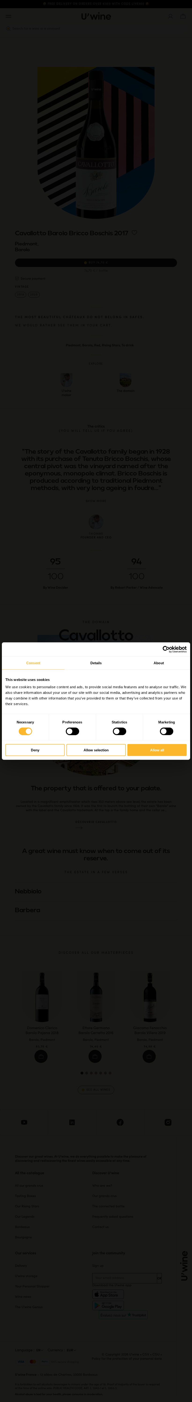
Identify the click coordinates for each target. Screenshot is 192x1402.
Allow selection (96, 750)
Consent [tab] (33, 663)
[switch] (72, 731)
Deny (35, 750)
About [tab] (159, 663)
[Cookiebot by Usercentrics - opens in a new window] (166, 649)
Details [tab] (96, 663)
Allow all (157, 750)
